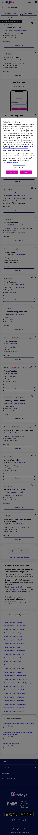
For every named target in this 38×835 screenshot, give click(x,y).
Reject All (12, 172)
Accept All (26, 172)
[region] (19, 147)
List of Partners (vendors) (11, 162)
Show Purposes (19, 167)
